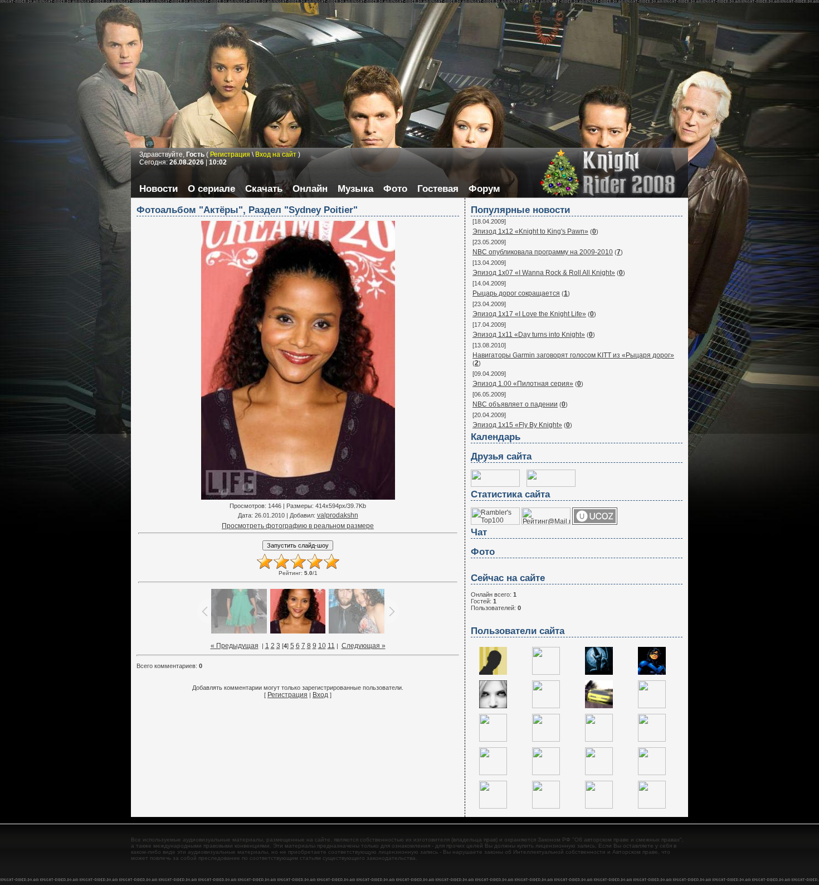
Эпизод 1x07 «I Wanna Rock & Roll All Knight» (543, 273)
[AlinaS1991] (652, 773)
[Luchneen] (546, 773)
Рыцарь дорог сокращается (516, 293)
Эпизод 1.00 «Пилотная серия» (522, 384)
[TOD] (546, 706)
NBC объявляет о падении (515, 404)
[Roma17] (546, 672)
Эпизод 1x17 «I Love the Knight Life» (529, 314)
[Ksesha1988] (652, 706)
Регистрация (287, 695)
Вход (320, 695)
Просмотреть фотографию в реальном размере (298, 526)
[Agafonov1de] (493, 739)
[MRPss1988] (546, 806)
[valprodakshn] (599, 672)
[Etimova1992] (546, 739)
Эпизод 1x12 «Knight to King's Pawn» (530, 231)
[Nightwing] (652, 672)
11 (331, 646)
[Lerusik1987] (652, 806)
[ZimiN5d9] (599, 739)
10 (322, 646)
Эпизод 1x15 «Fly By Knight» (517, 425)
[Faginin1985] (493, 806)
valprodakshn (337, 515)
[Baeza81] (493, 706)
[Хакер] (493, 672)
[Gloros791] (599, 806)
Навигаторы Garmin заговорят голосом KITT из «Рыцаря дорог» (573, 355)
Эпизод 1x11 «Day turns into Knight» (528, 334)
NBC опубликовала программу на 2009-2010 (542, 252)
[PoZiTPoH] (599, 706)
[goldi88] (652, 739)
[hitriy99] (599, 773)
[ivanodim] (493, 773)
